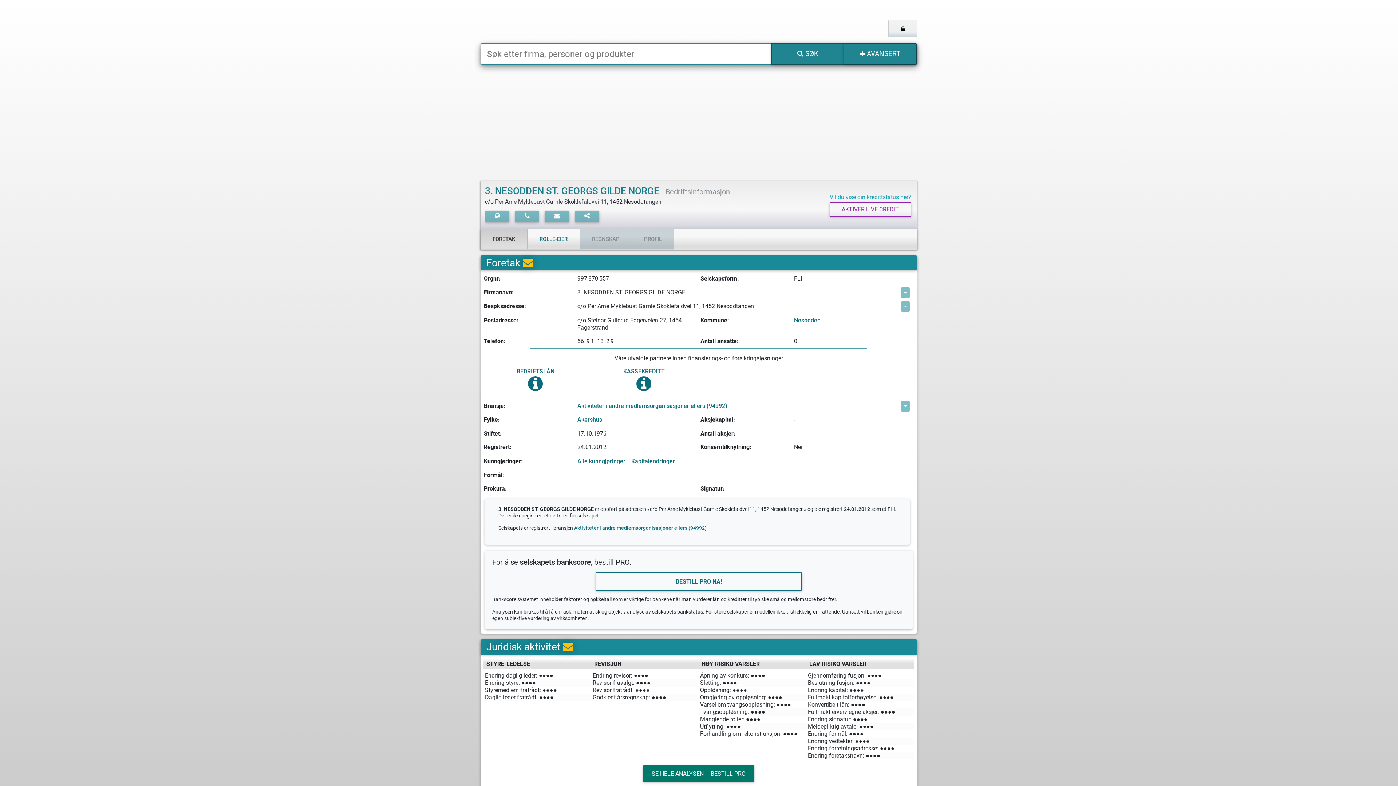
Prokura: (495, 488)
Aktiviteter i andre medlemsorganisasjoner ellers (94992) (652, 405)
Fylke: (492, 419)
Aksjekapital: (717, 419)
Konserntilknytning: (725, 447)
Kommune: (714, 320)
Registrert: (498, 447)
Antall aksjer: (717, 433)
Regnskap (606, 239)
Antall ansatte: (719, 341)
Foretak (504, 239)
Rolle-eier (554, 239)
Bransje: (495, 405)
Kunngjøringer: (503, 461)
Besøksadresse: (505, 306)
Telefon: (495, 341)
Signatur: (712, 488)
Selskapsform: (719, 278)
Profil (653, 239)
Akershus (589, 419)
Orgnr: (492, 278)
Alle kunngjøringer (601, 461)
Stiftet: (493, 433)
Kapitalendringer (653, 461)
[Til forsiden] (571, 21)
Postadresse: (501, 320)
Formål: (494, 475)
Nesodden (807, 320)
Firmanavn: (499, 292)
